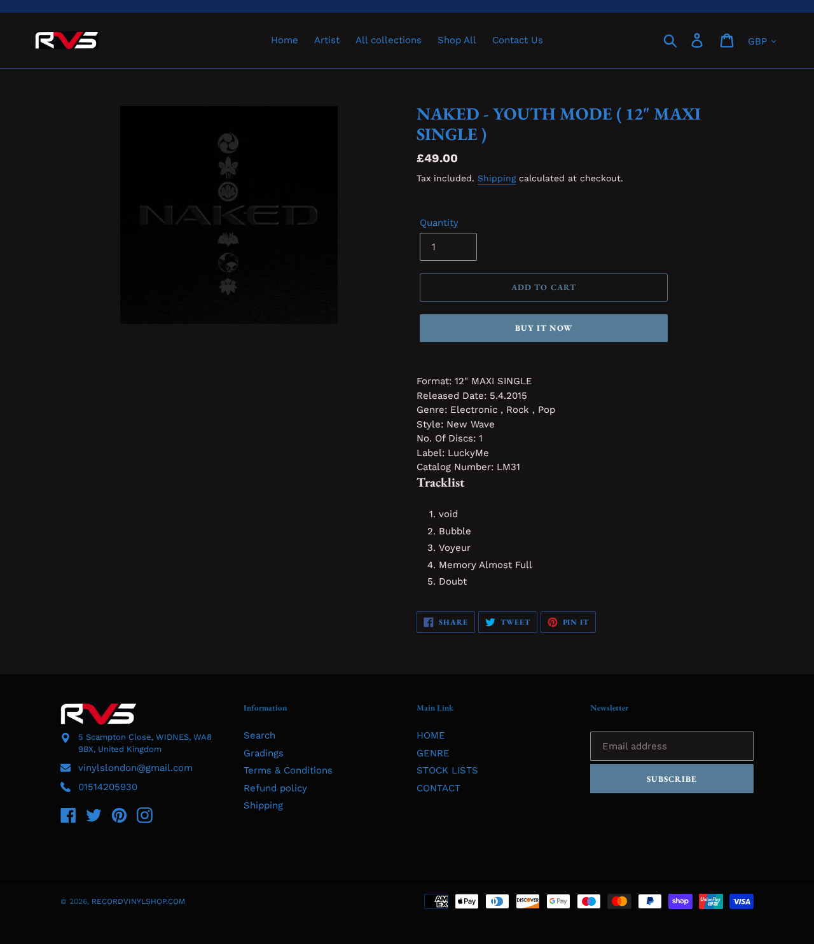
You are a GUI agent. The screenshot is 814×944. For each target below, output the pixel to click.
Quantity (439, 222)
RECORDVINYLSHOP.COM (138, 901)
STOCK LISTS (447, 770)
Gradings (264, 753)
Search (259, 735)
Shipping (497, 178)
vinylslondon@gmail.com (135, 768)
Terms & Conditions (288, 770)
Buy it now (543, 328)
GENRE (433, 753)
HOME (431, 735)
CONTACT (438, 788)
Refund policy (275, 788)
